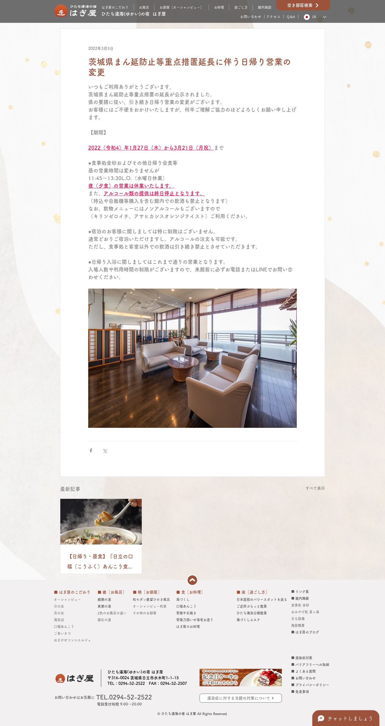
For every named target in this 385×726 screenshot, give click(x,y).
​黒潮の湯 (104, 606)
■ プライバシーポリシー (310, 685)
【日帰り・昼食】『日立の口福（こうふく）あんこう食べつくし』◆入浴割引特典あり (100, 563)
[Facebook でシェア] (91, 450)
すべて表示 (315, 488)
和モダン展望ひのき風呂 (151, 599)
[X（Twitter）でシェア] (104, 450)
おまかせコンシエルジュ (74, 640)
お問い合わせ (251, 16)
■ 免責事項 (300, 691)
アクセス (273, 16)
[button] (241, 7)
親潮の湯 (104, 599)
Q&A (291, 16)
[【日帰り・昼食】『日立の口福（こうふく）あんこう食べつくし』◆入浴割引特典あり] (101, 521)
